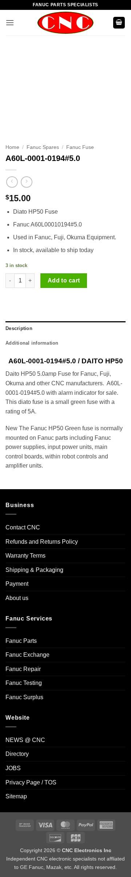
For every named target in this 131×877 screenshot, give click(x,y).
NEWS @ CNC (25, 740)
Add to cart (64, 280)
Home (12, 147)
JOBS (13, 768)
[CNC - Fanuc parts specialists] (65, 22)
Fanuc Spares (43, 147)
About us (16, 598)
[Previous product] (26, 182)
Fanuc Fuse (80, 147)
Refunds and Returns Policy (41, 542)
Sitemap (16, 796)
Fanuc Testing (23, 683)
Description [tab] (18, 328)
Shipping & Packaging (34, 570)
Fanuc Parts (21, 641)
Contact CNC (22, 527)
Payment (16, 584)
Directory (17, 754)
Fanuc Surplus (24, 697)
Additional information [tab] (32, 343)
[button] (9, 22)
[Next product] (11, 182)
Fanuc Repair (23, 669)
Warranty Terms (25, 555)
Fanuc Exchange (27, 655)
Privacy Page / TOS (30, 782)
